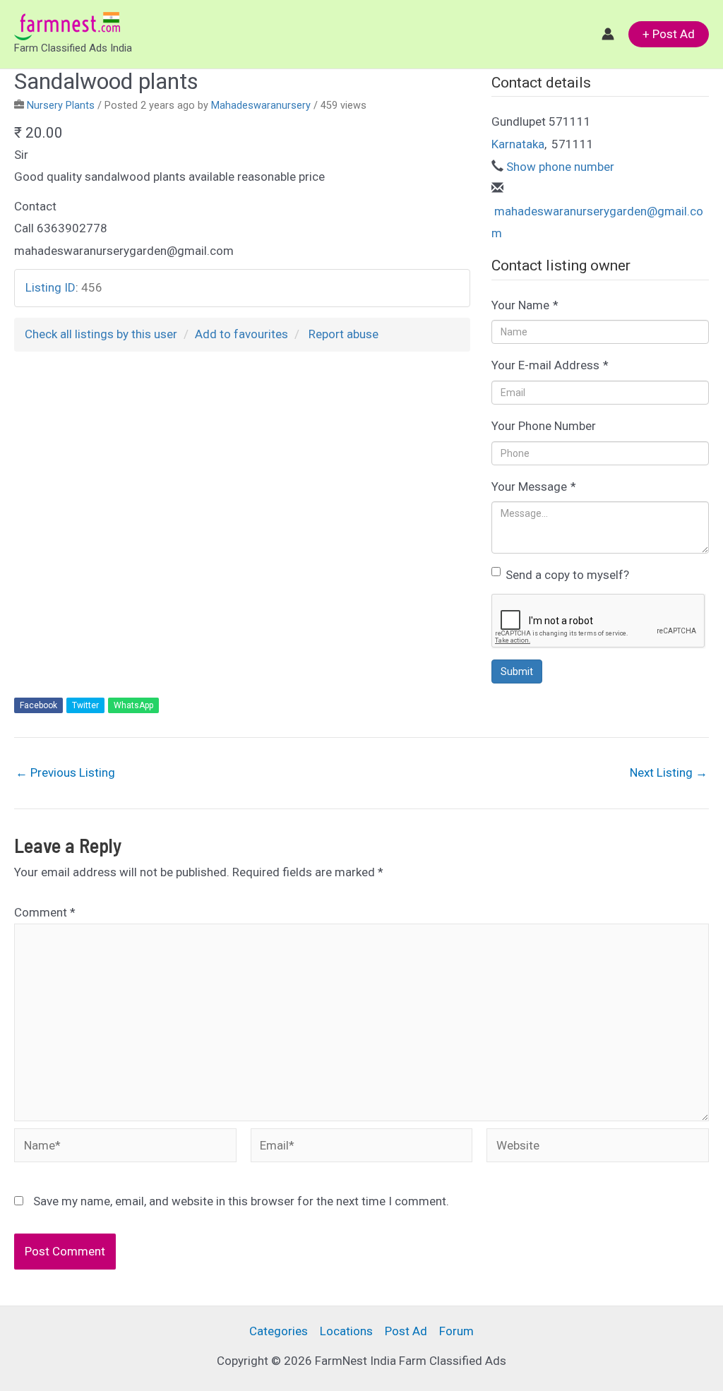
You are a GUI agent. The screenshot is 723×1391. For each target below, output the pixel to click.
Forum (456, 1331)
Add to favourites (241, 334)
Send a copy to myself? (567, 575)
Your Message (533, 486)
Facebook (38, 705)
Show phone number (560, 167)
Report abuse (343, 334)
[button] (668, 34)
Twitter (85, 705)
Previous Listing (65, 773)
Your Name (524, 305)
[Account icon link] (608, 34)
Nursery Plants (61, 106)
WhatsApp (133, 705)
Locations (346, 1331)
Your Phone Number (543, 426)
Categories (278, 1331)
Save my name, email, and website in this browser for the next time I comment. (241, 1201)
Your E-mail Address (550, 365)
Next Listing (668, 773)
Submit (517, 671)
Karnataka (517, 144)
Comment (45, 912)
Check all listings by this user (101, 334)
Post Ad (406, 1331)
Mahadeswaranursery (261, 106)
